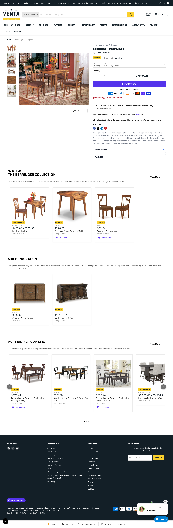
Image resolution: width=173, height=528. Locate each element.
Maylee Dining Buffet (64, 318)
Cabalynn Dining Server (22, 318)
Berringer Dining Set (21, 231)
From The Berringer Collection (105, 45)
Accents (103, 25)
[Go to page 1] (84, 421)
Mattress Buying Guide (85, 3)
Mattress (58, 25)
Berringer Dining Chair (107, 231)
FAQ (73, 3)
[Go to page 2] (86, 421)
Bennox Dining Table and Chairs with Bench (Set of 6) (27, 399)
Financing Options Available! (108, 97)
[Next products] (163, 386)
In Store (6, 32)
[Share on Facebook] (94, 128)
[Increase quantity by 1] (113, 76)
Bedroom (30, 25)
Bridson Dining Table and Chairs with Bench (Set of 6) (112, 399)
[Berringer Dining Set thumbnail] (11, 48)
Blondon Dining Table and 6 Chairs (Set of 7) (71, 399)
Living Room (16, 25)
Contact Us (15, 3)
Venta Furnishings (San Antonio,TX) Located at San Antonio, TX (117, 3)
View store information (103, 109)
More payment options (129, 89)
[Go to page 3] (88, 421)
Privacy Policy (51, 3)
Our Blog (144, 3)
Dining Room (44, 25)
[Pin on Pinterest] (105, 128)
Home (5, 25)
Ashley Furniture (102, 52)
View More (155, 177)
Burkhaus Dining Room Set (150, 398)
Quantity (96, 71)
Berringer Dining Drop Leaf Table (69, 231)
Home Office (72, 25)
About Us (6, 3)
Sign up (158, 457)
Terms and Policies (37, 3)
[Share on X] (98, 128)
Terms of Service (63, 3)
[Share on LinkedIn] (101, 128)
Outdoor (18, 32)
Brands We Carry (137, 25)
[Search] (130, 14)
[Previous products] (9, 386)
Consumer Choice (119, 25)
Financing (25, 3)
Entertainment (89, 25)
